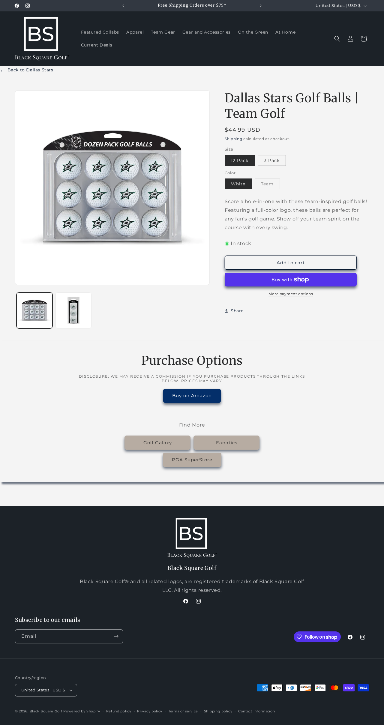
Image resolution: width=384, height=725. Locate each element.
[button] (337, 38)
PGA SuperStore (192, 460)
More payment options (290, 294)
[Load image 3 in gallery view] (74, 310)
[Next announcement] (260, 5)
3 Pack (272, 160)
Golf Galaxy (157, 442)
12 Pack (239, 160)
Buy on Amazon (192, 396)
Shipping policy (218, 711)
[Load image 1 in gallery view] (34, 310)
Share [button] (237, 310)
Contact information (256, 711)
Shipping (233, 138)
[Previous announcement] (123, 5)
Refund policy (118, 711)
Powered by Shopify (81, 711)
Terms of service (183, 711)
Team (270, 185)
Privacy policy (149, 711)
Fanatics (226, 442)
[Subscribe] (116, 636)
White (238, 184)
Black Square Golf (46, 711)
